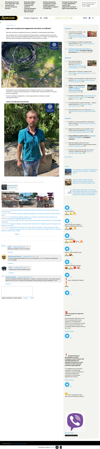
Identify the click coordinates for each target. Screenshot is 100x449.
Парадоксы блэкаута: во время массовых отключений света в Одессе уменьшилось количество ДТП (30, 210)
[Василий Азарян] (2, 277)
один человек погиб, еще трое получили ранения (81, 110)
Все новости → (69, 157)
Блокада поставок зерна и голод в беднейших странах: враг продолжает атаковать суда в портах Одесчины (69, 5)
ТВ (41, 18)
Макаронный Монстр (14, 256)
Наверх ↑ (17, 234)
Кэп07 (9, 247)
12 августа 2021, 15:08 (23, 277)
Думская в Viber (69, 433)
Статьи (27, 18)
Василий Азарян (11, 277)
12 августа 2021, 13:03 (20, 267)
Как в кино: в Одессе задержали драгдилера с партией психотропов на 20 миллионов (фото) (30, 214)
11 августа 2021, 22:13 (19, 247)
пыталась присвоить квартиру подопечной (82, 124)
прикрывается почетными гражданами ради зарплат (81, 131)
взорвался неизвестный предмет (82, 136)
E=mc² (10, 267)
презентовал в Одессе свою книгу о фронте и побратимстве (78, 36)
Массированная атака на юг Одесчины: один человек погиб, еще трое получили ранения (12, 5)
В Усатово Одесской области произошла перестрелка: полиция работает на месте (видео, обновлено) (31, 221)
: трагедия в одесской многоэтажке (81, 51)
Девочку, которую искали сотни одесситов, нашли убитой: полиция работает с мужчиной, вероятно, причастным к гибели (31, 229)
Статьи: (67, 166)
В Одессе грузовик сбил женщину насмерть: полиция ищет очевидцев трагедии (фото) (27, 204)
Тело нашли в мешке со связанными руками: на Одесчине (75, 62)
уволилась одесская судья (76, 146)
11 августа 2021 (9, 25)
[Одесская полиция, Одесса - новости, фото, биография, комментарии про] (4, 189)
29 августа (68, 58)
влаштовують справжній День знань (79, 73)
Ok (57, 447)
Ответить (10, 252)
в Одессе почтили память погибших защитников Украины (77, 88)
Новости (34, 18)
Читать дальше (69, 331)
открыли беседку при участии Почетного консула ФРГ (82, 96)
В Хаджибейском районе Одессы (79, 136)
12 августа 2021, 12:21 (29, 256)
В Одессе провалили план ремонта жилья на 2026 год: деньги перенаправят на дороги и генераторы (50, 5)
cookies (52, 447)
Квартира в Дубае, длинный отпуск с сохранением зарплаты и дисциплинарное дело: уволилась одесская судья (30, 6)
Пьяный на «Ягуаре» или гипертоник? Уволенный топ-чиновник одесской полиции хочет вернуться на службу (31, 224)
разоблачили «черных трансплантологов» (80, 105)
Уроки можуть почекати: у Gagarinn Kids (80, 71)
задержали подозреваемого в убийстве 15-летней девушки (78, 66)
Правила (25, 298)
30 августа (68, 28)
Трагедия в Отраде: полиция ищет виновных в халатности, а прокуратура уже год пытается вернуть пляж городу (10, 204)
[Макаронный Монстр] (3, 259)
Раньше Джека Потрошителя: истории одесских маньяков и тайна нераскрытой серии (34, 227)
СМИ (46, 18)
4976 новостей (10, 187)
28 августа (68, 118)
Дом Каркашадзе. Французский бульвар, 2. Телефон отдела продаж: (89, 4)
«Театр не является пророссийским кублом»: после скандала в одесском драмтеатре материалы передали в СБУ (84, 181)
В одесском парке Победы (76, 96)
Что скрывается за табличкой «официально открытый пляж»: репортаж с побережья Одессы (85, 171)
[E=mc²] (4, 270)
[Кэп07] (3, 246)
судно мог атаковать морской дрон (80, 152)
